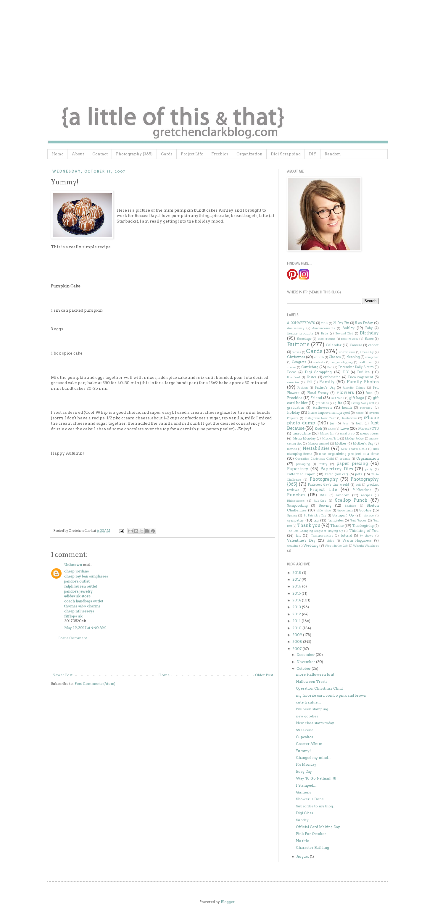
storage (368, 515)
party (369, 469)
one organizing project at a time (349, 453)
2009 (297, 634)
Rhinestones (295, 500)
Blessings (304, 339)
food (369, 393)
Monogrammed (318, 443)
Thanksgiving (363, 526)
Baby (369, 328)
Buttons (298, 344)
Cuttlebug (309, 367)
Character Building (312, 847)
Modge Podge (354, 438)
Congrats (299, 362)
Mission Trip (330, 438)
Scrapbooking (297, 506)
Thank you (308, 525)
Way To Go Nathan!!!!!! (316, 778)
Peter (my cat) (336, 474)
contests (319, 362)
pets (358, 474)
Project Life (192, 154)
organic (345, 458)
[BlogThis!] (136, 531)
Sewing (325, 505)
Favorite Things (354, 387)
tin (298, 535)
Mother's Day (363, 443)
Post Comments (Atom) (95, 683)
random (342, 495)
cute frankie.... (308, 702)
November (306, 661)
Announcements (323, 328)
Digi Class (304, 813)
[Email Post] (121, 531)
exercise (293, 382)
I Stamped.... (306, 785)
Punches (296, 495)
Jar (332, 423)
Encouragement (360, 377)
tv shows (366, 535)
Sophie (365, 510)
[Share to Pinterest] (153, 531)
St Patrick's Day (315, 515)
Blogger (228, 901)
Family (327, 381)
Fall (309, 382)
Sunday (302, 820)
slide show (323, 510)
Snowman (345, 510)
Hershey (366, 407)
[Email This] (130, 531)
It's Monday (306, 764)
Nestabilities (316, 448)
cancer (373, 345)
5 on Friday (364, 323)
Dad (329, 367)
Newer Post (62, 675)
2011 (297, 621)
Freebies (219, 154)
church (319, 357)
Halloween (322, 407)
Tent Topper (358, 520)
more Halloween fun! (315, 674)
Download (293, 377)
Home (57, 154)
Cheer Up (367, 352)
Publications (361, 490)
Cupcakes (304, 737)
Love (344, 428)
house (360, 412)
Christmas (296, 357)
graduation (295, 408)
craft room (366, 362)
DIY (312, 154)
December (306, 654)
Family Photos (363, 381)
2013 (297, 607)
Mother (341, 443)
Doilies (363, 372)
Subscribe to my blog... (316, 806)
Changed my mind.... (313, 757)
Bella (324, 333)
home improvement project (329, 413)
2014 (297, 600)
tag (316, 520)
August (303, 856)
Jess (345, 423)
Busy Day (304, 771)
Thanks (337, 525)
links (331, 428)
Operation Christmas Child (314, 458)
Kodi (318, 429)
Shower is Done (310, 799)
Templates (336, 520)
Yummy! (303, 750)
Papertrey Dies (336, 468)
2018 (297, 572)
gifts (338, 402)
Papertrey (297, 468)
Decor (291, 372)
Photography (324, 479)
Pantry (323, 464)
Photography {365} (134, 154)
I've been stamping (312, 709)
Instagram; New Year (320, 418)
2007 (297, 648)
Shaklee (350, 505)
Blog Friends (327, 338)
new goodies (307, 716)
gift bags (356, 397)
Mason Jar (327, 433)
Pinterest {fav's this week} (328, 485)
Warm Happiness (357, 540)
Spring (292, 515)
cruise (291, 367)
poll (358, 484)
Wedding (310, 546)
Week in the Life (336, 545)
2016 (297, 586)
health (347, 408)
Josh (359, 423)
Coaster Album (309, 743)
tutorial (346, 535)
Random (333, 154)
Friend (316, 397)
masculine (301, 433)
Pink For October (311, 833)
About (78, 154)
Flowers (345, 392)
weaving (293, 545)
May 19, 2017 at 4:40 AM (85, 627)
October (304, 668)
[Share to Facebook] (147, 531)
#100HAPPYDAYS (301, 323)
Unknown (73, 564)
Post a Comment (72, 638)
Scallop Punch (351, 500)
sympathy (295, 520)
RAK (323, 495)
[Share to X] (142, 531)
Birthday (369, 333)
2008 (297, 641)
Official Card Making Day (318, 827)
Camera (356, 345)
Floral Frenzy (318, 393)
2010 (297, 628)
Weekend (304, 730)
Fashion (302, 387)
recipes (366, 495)
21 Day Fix (341, 323)
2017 (297, 579)
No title (302, 840)
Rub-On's (320, 500)
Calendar (333, 345)
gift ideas (322, 403)
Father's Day (325, 387)
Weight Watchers (366, 545)
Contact (100, 154)
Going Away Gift (363, 403)
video (330, 540)
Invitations (349, 418)
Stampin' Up (343, 515)
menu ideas (369, 433)
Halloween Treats (311, 681)
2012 (297, 614)
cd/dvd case (347, 352)
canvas (296, 352)
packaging (303, 464)
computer (372, 357)
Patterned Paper (301, 474)
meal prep (347, 433)
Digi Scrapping (286, 154)
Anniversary (295, 328)
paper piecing (352, 463)
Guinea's (303, 792)
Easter (312, 377)
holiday (293, 412)
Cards (167, 154)
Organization (249, 154)
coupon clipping (342, 362)
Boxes (369, 339)
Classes (335, 357)
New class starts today (315, 723)
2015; (324, 323)
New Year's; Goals (354, 448)
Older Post (264, 675)
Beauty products (300, 333)
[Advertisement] (162, 657)
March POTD (368, 429)
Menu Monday (304, 438)
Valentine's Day (301, 540)
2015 (297, 593)
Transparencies (322, 535)
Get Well (337, 398)
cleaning (353, 357)
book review (349, 338)
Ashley (348, 328)
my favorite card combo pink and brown (331, 695)
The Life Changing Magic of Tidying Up (315, 530)
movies (292, 448)
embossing (332, 377)
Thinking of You (364, 530)
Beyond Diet (344, 333)
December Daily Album (356, 367)
